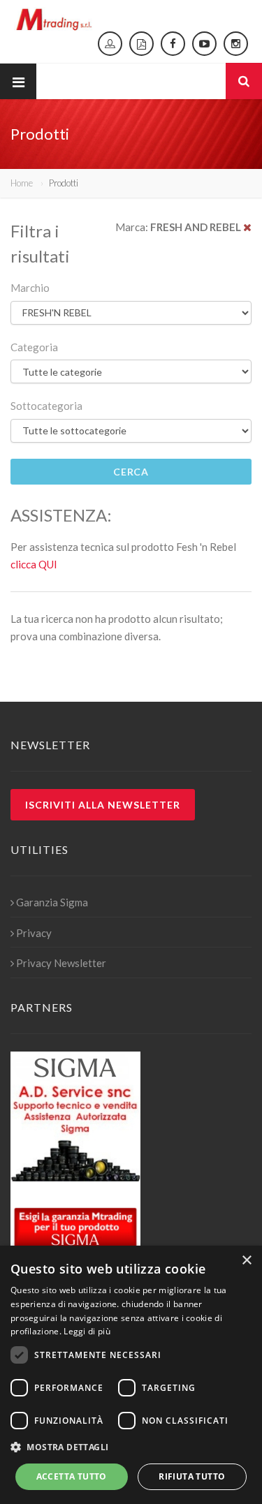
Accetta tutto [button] (71, 1476)
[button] (131, 1447)
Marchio (30, 287)
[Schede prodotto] (141, 43)
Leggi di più (87, 1331)
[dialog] (131, 1375)
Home (21, 183)
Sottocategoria (46, 405)
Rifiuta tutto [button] (192, 1476)
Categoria (34, 347)
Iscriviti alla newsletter (102, 805)
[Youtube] (204, 43)
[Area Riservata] (110, 43)
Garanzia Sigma (52, 902)
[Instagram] (236, 43)
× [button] (246, 1260)
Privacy (34, 933)
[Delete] (247, 227)
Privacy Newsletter (61, 963)
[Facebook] (173, 43)
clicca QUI (33, 564)
